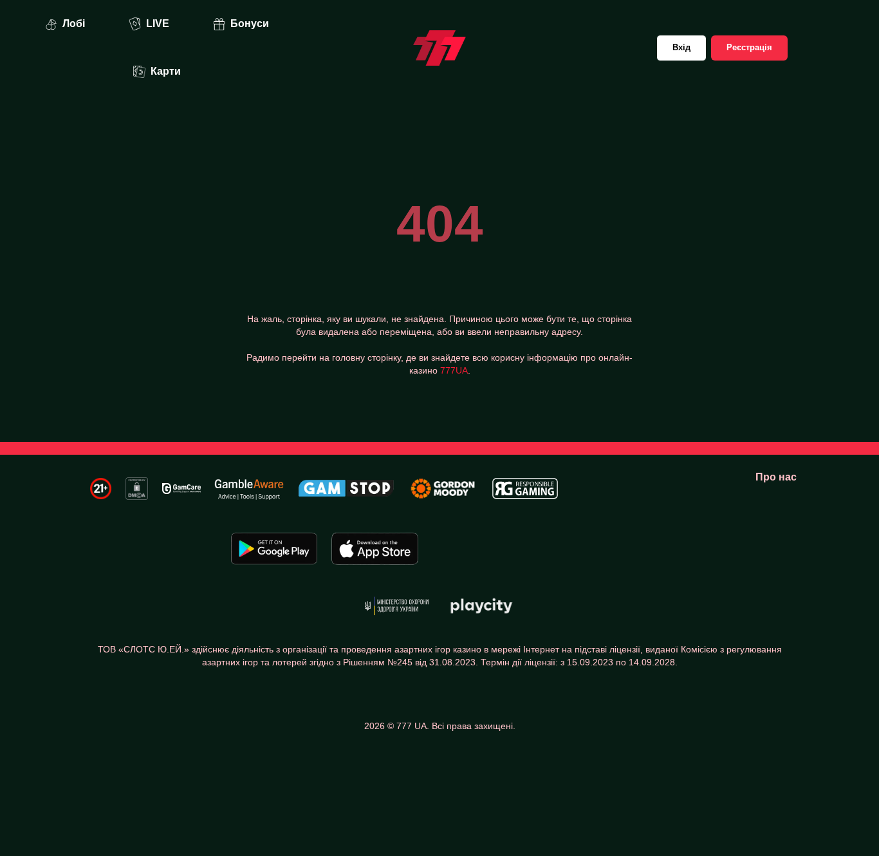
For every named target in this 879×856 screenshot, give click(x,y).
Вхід (681, 47)
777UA (454, 370)
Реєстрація (749, 47)
